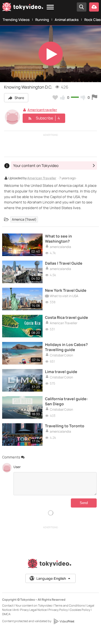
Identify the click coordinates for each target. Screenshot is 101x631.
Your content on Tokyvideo (33, 605)
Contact (7, 605)
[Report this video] (94, 97)
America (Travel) (24, 219)
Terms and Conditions (69, 605)
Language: (51, 578)
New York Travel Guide (65, 290)
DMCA (6, 614)
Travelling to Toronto (64, 425)
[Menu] (50, 7)
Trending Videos (16, 19)
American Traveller (41, 178)
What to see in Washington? (58, 239)
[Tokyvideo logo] (22, 8)
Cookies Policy (80, 610)
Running (42, 19)
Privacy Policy (58, 610)
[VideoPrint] (64, 621)
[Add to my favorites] (55, 97)
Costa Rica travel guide (66, 317)
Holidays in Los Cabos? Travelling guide (66, 347)
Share (19, 97)
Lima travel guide (61, 371)
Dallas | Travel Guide (63, 263)
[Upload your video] (94, 7)
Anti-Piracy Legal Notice (30, 610)
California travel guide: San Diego (66, 401)
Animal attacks (67, 19)
